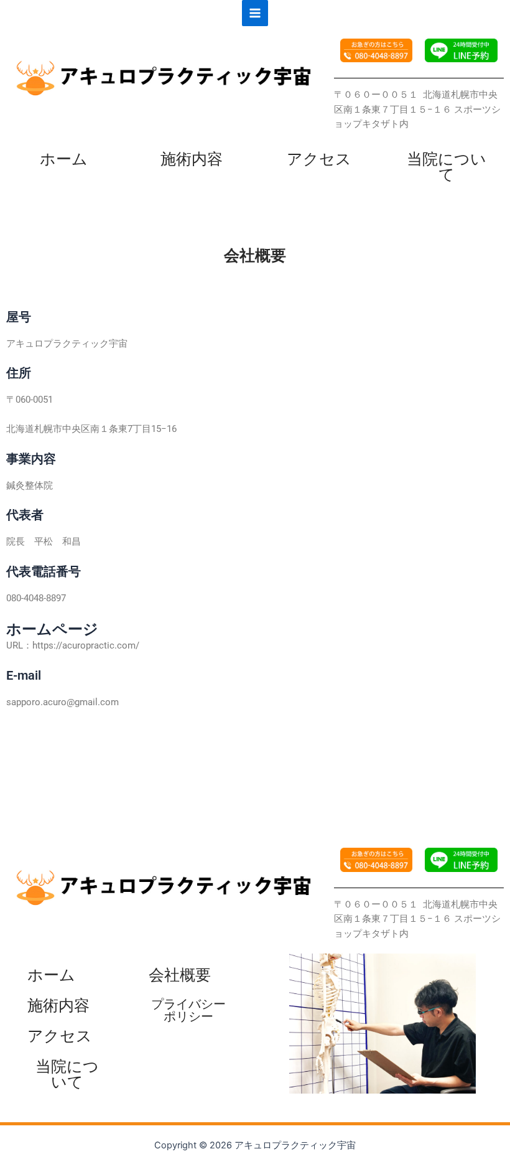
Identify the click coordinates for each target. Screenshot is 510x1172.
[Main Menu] (255, 13)
